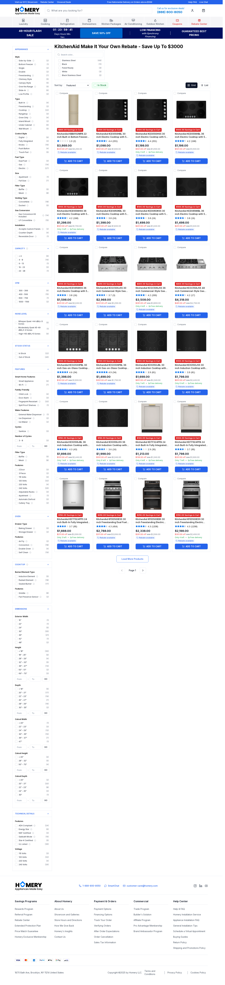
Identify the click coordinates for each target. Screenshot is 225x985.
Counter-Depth (25, 237)
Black (64, 68)
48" (20, 647)
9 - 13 (21, 268)
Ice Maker (23, 426)
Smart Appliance (26, 385)
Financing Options (103, 919)
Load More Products (132, 563)
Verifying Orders (102, 930)
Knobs (22, 149)
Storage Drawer (26, 536)
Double (22, 76)
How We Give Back (64, 930)
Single (21, 72)
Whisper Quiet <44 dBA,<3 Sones (30, 327)
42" (20, 643)
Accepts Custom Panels (30, 233)
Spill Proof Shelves (27, 409)
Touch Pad (23, 156)
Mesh (21, 197)
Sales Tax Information (105, 946)
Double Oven (25, 553)
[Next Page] (143, 575)
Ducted (22, 210)
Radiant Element (26, 584)
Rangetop (23, 118)
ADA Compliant (25, 830)
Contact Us (60, 941)
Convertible (24, 206)
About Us (59, 913)
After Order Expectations (106, 935)
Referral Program (23, 919)
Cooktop (23, 114)
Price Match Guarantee (26, 935)
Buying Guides (180, 941)
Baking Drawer (25, 532)
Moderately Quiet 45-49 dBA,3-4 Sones (29, 333)
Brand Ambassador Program (148, 935)
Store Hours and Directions (68, 924)
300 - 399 (23, 295)
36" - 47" (23, 670)
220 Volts (23, 489)
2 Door (22, 474)
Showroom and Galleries (66, 919)
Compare (64, 97)
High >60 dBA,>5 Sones (29, 338)
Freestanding (25, 80)
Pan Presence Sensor (28, 601)
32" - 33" (23, 666)
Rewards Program (24, 913)
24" (20, 632)
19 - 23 (22, 271)
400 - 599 (23, 298)
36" (20, 639)
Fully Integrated (26, 145)
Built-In (22, 107)
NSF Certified (25, 837)
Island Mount (24, 125)
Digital (21, 142)
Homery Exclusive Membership (30, 941)
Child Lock (23, 398)
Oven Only (23, 122)
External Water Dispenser (30, 419)
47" (20, 746)
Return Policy (180, 946)
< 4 (20, 260)
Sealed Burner (25, 588)
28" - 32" (23, 765)
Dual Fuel (23, 165)
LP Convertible (25, 224)
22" (20, 628)
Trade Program (141, 913)
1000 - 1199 (24, 306)
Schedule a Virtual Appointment (189, 935)
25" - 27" (23, 704)
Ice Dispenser (25, 422)
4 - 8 (21, 264)
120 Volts (23, 485)
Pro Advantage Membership (148, 930)
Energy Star (24, 833)
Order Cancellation (103, 941)
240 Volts (23, 492)
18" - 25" (22, 659)
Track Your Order (103, 924)
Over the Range (26, 91)
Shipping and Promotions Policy (189, 952)
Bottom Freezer (26, 68)
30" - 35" (23, 712)
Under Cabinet (25, 129)
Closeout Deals (64, 2)
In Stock (22, 358)
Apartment (23, 181)
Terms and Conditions (149, 977)
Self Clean (23, 557)
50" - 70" (23, 769)
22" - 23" (23, 700)
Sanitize (22, 435)
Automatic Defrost (27, 503)
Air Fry (21, 545)
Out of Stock (24, 361)
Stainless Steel (69, 65)
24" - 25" (23, 795)
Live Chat (203, 2)
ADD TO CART (75, 165)
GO (45, 450)
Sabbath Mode (25, 841)
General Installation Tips (185, 930)
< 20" (21, 727)
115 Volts (22, 481)
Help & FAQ (179, 913)
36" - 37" (23, 742)
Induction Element (27, 581)
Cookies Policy (198, 977)
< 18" (21, 655)
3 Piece (22, 477)
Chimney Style (25, 83)
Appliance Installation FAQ (186, 924)
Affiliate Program (142, 924)
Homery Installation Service (187, 919)
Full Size (22, 185)
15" (20, 624)
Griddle (22, 597)
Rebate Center (47, 2)
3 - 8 (21, 445)
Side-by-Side (25, 65)
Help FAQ (192, 2)
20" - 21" (22, 697)
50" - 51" (22, 674)
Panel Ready (67, 72)
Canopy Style (25, 87)
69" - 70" (23, 678)
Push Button (24, 153)
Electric (22, 172)
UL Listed (23, 848)
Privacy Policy (174, 977)
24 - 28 (22, 275)
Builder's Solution (142, 919)
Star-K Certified (26, 845)
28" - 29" (23, 663)
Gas (20, 169)
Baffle (21, 194)
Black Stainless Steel (71, 79)
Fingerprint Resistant (28, 406)
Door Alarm (24, 402)
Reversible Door (26, 241)
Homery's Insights (63, 935)
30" (20, 635)
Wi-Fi (21, 389)
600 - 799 (23, 302)
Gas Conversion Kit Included (27, 219)
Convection (24, 549)
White (64, 76)
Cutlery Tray (24, 507)
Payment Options (102, 913)
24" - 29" (23, 735)
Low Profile (24, 98)
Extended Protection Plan (28, 930)
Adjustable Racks (26, 496)
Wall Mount (24, 133)
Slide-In (22, 94)
